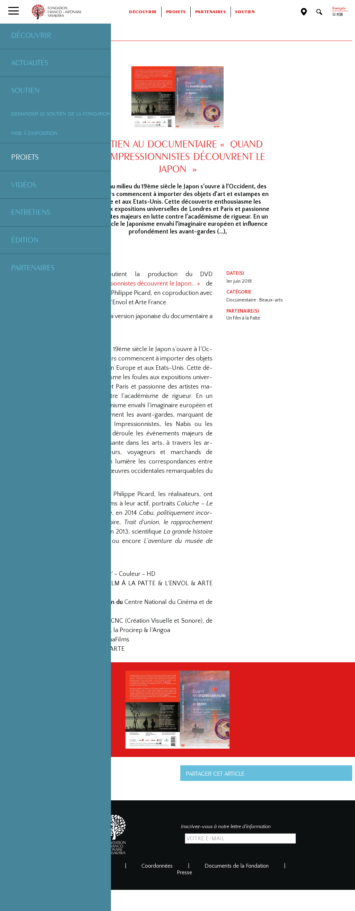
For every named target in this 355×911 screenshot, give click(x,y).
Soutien (25, 90)
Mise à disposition (34, 133)
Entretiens (30, 211)
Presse (184, 872)
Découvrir (31, 35)
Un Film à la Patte (243, 318)
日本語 (337, 15)
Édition (24, 239)
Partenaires (32, 267)
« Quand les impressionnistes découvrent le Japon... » (129, 283)
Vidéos (23, 184)
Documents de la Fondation (237, 866)
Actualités (29, 62)
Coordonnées (157, 866)
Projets (24, 156)
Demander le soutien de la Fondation (61, 113)
